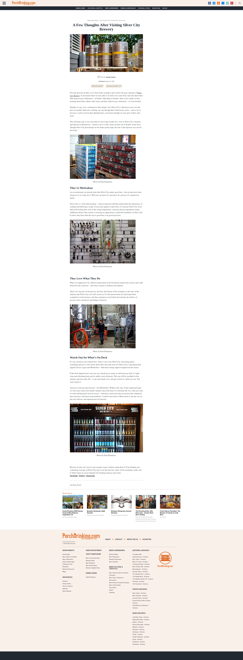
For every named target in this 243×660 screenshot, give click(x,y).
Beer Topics (94, 20)
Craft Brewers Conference (140, 605)
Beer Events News (91, 565)
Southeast (101, 515)
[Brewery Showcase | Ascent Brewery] (121, 502)
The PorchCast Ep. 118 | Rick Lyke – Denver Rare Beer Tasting (144, 513)
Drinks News (80, 8)
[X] (214, 3)
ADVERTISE (146, 539)
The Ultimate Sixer (138, 574)
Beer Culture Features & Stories (118, 572)
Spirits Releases (91, 577)
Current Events (137, 598)
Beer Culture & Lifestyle (70, 556)
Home (89, 20)
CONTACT (119, 539)
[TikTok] (227, 3)
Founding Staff (137, 554)
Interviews (112, 575)
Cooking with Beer (138, 564)
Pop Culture (112, 587)
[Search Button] (239, 3)
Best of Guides (113, 554)
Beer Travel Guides (115, 585)
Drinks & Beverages (128, 8)
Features (153, 519)
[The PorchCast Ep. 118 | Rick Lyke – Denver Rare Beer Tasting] (146, 502)
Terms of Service (68, 586)
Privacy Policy (67, 583)
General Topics (137, 571)
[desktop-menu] (4, 3)
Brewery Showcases (92, 515)
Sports (111, 590)
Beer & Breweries (111, 8)
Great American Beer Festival (141, 600)
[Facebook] (209, 3)
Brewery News (90, 560)
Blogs (164, 8)
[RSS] (218, 3)
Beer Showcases (114, 556)
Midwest (135, 627)
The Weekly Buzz (138, 576)
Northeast (135, 632)
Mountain (125, 515)
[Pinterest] (231, 3)
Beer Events (146, 517)
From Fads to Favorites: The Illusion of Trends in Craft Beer (170, 513)
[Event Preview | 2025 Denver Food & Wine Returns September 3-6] (73, 502)
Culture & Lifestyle (95, 8)
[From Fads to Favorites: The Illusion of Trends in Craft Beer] (170, 502)
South (134, 639)
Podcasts (144, 521)
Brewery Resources (68, 569)
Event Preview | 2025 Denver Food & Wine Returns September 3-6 (73, 513)
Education (156, 8)
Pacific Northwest (138, 637)
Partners (65, 581)
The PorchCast (152, 521)
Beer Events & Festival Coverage (119, 582)
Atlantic (135, 622)
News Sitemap (67, 591)
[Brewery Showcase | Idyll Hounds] (97, 502)
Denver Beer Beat (145, 519)
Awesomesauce (137, 556)
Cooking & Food (144, 8)
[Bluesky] (223, 3)
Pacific (134, 634)
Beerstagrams (137, 569)
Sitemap (65, 588)
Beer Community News (93, 558)
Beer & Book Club (138, 566)
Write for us (132, 539)
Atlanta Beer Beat (138, 619)
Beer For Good (137, 561)
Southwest (136, 644)
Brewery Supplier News (93, 568)
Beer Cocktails (113, 561)
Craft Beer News (137, 617)
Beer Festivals (66, 517)
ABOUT (108, 539)
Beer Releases (90, 563)
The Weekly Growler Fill (140, 579)
